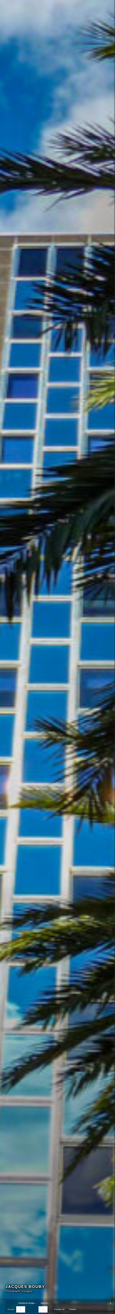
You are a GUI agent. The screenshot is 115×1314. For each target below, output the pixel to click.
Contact (72, 1309)
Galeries (44, 1303)
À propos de (59, 1309)
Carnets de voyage (26, 1303)
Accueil (11, 1309)
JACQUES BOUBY (25, 1286)
